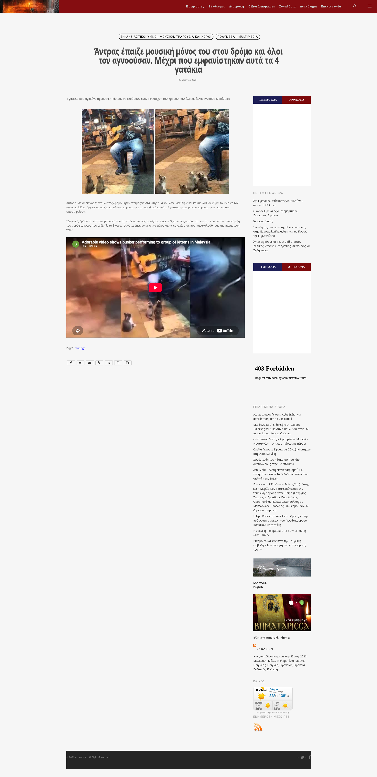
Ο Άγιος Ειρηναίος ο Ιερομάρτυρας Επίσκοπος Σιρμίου (275, 213)
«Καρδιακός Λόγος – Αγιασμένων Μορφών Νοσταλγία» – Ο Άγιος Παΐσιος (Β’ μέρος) (280, 441)
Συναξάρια (287, 6)
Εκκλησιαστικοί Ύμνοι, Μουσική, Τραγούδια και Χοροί (166, 36)
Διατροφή (236, 6)
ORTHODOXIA (296, 267)
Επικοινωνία (331, 6)
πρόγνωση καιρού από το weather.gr (272, 713)
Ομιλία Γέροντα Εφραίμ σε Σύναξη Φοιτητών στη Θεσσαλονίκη (282, 452)
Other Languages (261, 6)
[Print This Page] (118, 362)
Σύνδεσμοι (217, 6)
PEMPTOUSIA (268, 267)
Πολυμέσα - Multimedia (238, 36)
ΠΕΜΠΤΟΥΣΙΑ (268, 99)
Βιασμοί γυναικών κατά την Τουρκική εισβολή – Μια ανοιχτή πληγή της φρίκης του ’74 (279, 545)
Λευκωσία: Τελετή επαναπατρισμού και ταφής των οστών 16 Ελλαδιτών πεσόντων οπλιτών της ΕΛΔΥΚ (280, 474)
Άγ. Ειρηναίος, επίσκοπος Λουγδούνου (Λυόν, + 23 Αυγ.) (278, 203)
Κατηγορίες (195, 6)
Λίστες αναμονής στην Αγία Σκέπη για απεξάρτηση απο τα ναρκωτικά (277, 417)
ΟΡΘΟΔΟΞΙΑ (296, 99)
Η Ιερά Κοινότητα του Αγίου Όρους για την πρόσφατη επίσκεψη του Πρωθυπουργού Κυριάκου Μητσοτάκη (280, 520)
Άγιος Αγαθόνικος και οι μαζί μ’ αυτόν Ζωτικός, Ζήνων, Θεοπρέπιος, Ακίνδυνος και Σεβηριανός (281, 246)
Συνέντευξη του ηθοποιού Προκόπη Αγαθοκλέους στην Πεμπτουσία (276, 462)
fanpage (79, 348)
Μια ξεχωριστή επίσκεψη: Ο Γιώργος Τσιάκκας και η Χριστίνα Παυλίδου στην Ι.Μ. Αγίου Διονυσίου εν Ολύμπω (281, 429)
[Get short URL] (99, 362)
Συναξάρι (265, 648)
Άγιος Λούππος (263, 221)
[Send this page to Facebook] (71, 362)
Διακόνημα (308, 6)
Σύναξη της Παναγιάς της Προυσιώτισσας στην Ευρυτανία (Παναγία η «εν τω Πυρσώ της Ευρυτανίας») (280, 231)
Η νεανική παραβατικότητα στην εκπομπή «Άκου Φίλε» (279, 533)
